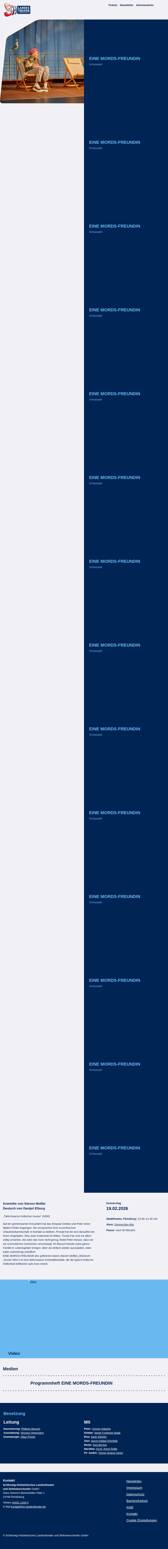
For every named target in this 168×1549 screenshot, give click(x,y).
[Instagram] (127, 1535)
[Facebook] (132, 1535)
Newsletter (126, 5)
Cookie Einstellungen (141, 1520)
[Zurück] (93, 1185)
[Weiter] (159, 1185)
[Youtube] (136, 1535)
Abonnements (145, 5)
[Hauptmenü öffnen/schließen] (162, 5)
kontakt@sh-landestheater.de (28, 1506)
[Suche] (157, 5)
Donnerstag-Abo (124, 1224)
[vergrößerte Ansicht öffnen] (42, 61)
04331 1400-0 (20, 1502)
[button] (98, 1319)
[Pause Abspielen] (126, 1185)
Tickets (112, 5)
